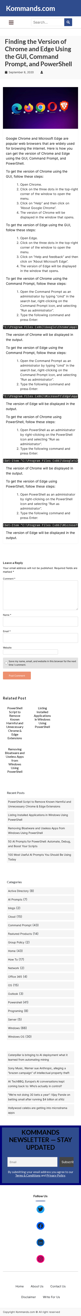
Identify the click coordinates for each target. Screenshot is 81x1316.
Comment (9, 578)
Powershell (15, 1002)
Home (12, 951)
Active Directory (18, 891)
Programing (15, 1011)
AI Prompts (15, 899)
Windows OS (16, 1036)
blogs (11, 908)
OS (10, 985)
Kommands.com (30, 8)
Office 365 (15, 976)
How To (13, 959)
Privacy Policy (55, 1175)
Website (7, 647)
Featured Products (20, 933)
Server (12, 1019)
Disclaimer (28, 1297)
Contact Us (58, 1286)
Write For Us (51, 1297)
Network (13, 968)
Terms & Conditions (27, 1175)
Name (7, 614)
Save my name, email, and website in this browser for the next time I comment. (42, 663)
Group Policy (16, 942)
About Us (37, 1286)
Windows (14, 1028)
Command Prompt (19, 925)
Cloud (12, 916)
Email (7, 631)
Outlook (13, 993)
